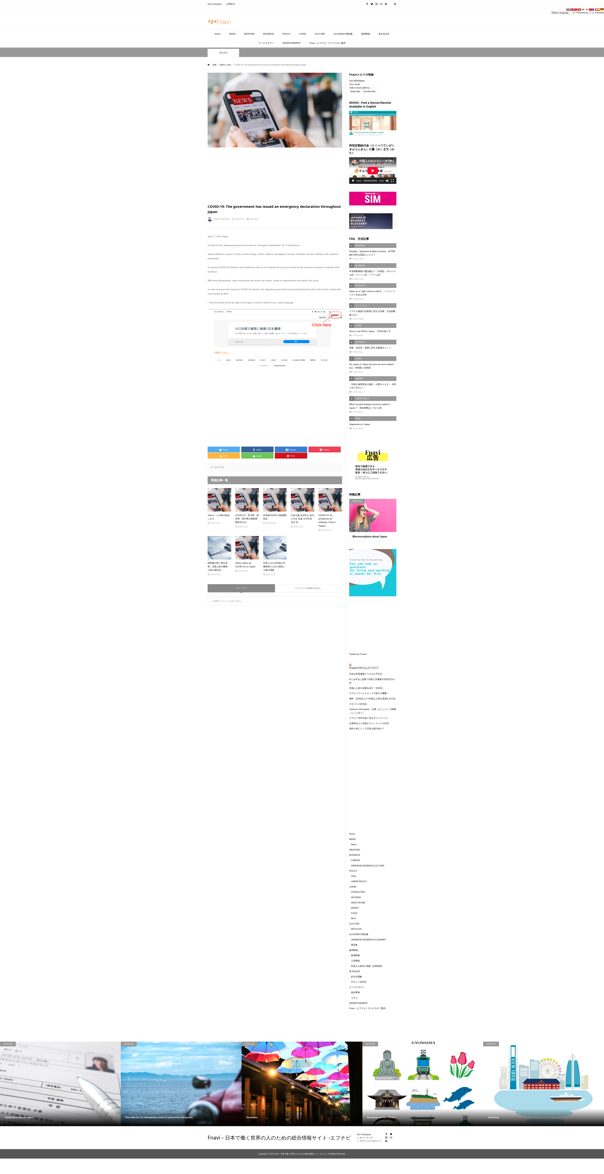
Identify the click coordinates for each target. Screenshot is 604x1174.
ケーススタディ (266, 43)
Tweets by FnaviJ (357, 654)
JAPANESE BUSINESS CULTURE (367, 865)
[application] (372, 170)
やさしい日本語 (358, 982)
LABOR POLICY (359, 881)
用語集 (354, 945)
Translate (599, 12)
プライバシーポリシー (371, 1141)
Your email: (354, 84)
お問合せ (230, 4)
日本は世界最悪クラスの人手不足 (365, 674)
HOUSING (356, 897)
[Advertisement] (275, 176)
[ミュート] (387, 180)
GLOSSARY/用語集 (343, 34)
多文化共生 (383, 34)
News (353, 844)
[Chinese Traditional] (590, 9)
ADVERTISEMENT (291, 43)
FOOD (354, 913)
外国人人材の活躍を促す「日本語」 (366, 688)
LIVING (302, 34)
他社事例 (355, 992)
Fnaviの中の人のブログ (364, 668)
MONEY (355, 908)
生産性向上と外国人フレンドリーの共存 (369, 723)
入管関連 (355, 960)
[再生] (353, 180)
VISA (353, 876)
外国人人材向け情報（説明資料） (367, 966)
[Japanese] (587, 9)
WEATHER (249, 34)
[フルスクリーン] (392, 180)
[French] (594, 9)
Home (218, 34)
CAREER (355, 860)
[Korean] (583, 9)
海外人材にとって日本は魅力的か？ (366, 728)
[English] (568, 9)
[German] (602, 9)
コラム (354, 997)
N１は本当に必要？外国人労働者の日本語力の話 (372, 681)
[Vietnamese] (579, 9)
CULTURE (320, 34)
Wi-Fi (353, 918)
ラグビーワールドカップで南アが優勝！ (369, 693)
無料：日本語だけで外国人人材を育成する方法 (372, 698)
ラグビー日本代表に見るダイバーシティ (369, 718)
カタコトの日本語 (358, 704)
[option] (60, 1084)
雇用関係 (365, 34)
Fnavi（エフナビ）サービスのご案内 (327, 43)
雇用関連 (355, 955)
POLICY (286, 34)
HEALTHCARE (358, 902)
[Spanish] (598, 9)
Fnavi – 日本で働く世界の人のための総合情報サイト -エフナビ (279, 1137)
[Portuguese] (571, 9)
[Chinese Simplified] (575, 9)
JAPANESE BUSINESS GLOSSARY (368, 939)
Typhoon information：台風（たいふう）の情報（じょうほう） (372, 711)
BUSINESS (268, 34)
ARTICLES (356, 929)
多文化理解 (356, 976)
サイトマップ (366, 1137)
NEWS (232, 34)
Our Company (215, 4)
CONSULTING (358, 892)
